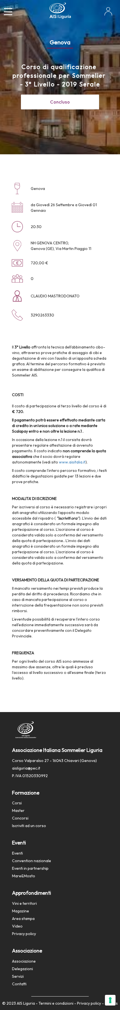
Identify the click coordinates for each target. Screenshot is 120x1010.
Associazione (24, 961)
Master (18, 810)
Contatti (19, 983)
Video (17, 926)
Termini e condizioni (56, 1003)
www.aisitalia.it (72, 462)
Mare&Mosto (23, 875)
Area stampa (23, 918)
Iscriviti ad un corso (29, 825)
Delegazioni (22, 968)
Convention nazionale (31, 860)
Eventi (17, 853)
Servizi (18, 976)
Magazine (20, 910)
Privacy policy (24, 933)
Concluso (60, 102)
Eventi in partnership (30, 868)
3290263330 (42, 315)
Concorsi (20, 818)
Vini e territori (24, 903)
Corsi (17, 802)
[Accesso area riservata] (108, 13)
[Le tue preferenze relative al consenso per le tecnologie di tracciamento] (110, 1000)
